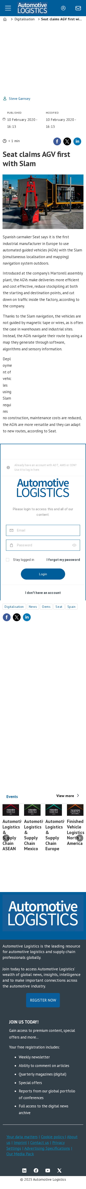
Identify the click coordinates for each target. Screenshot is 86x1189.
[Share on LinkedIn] (77, 141)
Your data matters (22, 1136)
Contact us (39, 1142)
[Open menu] (8, 8)
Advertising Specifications (47, 1148)
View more (65, 795)
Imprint (20, 1142)
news (33, 607)
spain (71, 607)
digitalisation (14, 607)
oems (46, 607)
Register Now (43, 1000)
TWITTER (60, 1170)
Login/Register (64, 8)
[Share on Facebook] (57, 141)
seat (58, 607)
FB (37, 1170)
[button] (6, 837)
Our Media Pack (20, 1153)
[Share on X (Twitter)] (67, 141)
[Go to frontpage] (32, 8)
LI (25, 1170)
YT (49, 1170)
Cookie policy (53, 1136)
